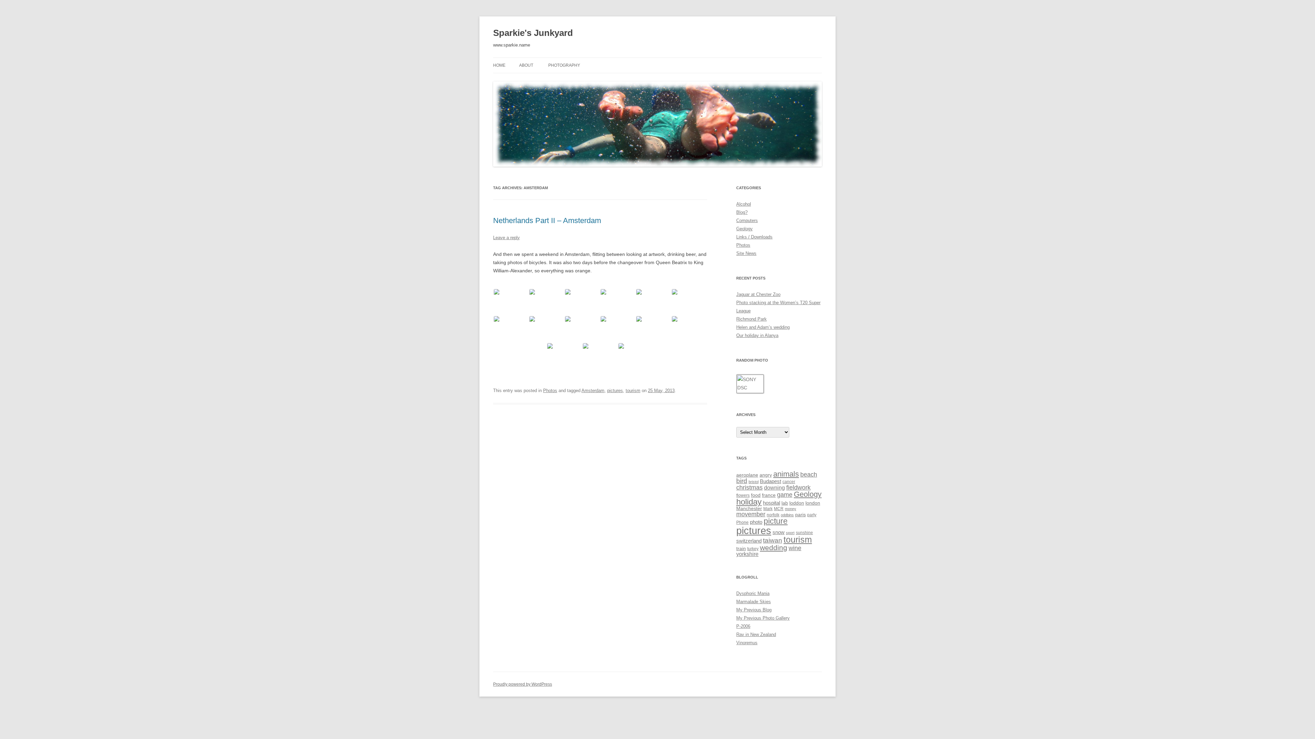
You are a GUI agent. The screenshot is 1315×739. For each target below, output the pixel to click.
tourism (633, 390)
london (812, 503)
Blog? (742, 212)
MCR (779, 508)
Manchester (749, 508)
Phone (742, 522)
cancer (788, 481)
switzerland (749, 541)
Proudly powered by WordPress (522, 684)
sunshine (804, 532)
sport (790, 533)
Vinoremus (746, 642)
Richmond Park (751, 319)
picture (776, 521)
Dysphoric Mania (752, 593)
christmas (749, 487)
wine (795, 548)
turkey (753, 548)
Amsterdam (592, 390)
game (784, 494)
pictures (615, 390)
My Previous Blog (754, 609)
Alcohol (743, 204)
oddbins (787, 515)
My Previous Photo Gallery (763, 618)
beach (808, 474)
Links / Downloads (754, 236)
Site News (746, 253)
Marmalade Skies (753, 601)
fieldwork (798, 487)
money (790, 509)
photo (756, 522)
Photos (550, 390)
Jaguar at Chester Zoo (758, 294)
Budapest (770, 481)
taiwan (772, 540)
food (756, 495)
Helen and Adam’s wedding (763, 327)
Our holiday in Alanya (757, 335)
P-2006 (743, 626)
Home (499, 65)
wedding (773, 548)
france (769, 495)
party (811, 515)
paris (800, 514)
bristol (754, 482)
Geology (744, 228)
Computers (747, 220)
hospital (771, 503)
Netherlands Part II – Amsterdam (547, 220)
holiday (749, 501)
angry (766, 475)
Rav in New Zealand (756, 634)
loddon (796, 503)
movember (750, 514)
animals (786, 474)
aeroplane (747, 475)
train (741, 548)
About (526, 65)
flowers (743, 495)
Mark (768, 508)
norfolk (773, 515)
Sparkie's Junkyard (533, 33)
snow (779, 532)
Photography (564, 65)
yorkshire (747, 554)
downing (774, 487)
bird (741, 480)
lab (784, 503)
